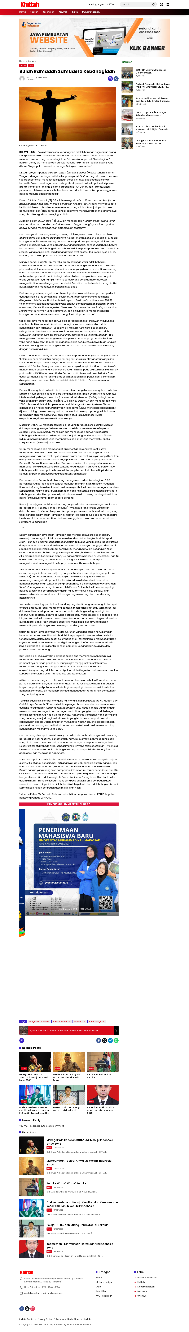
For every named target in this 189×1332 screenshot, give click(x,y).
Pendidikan (101, 1291)
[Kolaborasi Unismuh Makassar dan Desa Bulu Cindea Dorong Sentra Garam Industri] (127, 101)
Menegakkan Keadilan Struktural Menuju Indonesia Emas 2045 (34, 1077)
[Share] (116, 78)
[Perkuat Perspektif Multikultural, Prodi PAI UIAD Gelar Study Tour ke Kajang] (127, 87)
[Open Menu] (168, 4)
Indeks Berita (26, 1319)
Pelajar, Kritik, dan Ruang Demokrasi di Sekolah (66, 1109)
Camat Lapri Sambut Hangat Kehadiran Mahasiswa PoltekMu (151, 114)
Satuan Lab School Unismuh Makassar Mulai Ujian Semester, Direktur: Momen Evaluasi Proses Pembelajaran (153, 128)
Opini (31, 65)
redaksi (29, 78)
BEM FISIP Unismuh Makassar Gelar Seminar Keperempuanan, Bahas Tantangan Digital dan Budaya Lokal (152, 71)
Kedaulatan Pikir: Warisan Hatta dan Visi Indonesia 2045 (100, 1110)
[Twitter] (104, 1040)
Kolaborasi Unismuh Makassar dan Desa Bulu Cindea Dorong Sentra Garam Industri (152, 100)
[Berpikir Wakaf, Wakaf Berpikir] (103, 1062)
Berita (99, 1277)
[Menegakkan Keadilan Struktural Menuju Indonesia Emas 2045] (35, 1062)
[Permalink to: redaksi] (22, 78)
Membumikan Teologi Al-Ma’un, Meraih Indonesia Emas (66, 1077)
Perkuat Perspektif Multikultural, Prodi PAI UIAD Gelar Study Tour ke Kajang (153, 85)
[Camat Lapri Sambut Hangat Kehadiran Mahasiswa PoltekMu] (127, 115)
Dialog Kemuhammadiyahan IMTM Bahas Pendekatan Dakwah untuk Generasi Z (151, 142)
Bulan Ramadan (63, 1021)
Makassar (142, 1291)
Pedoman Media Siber (67, 1319)
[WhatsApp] (116, 1040)
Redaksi (88, 1319)
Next (113, 1010)
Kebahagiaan (98, 1021)
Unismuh (141, 1295)
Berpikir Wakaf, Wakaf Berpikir (99, 1076)
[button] (154, 4)
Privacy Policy (45, 1319)
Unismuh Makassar (147, 1277)
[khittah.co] (45, 4)
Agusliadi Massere (40, 1021)
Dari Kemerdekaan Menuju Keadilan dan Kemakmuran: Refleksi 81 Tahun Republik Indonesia (34, 1110)
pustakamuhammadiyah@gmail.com (43, 1293)
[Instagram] (32, 1308)
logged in (38, 1125)
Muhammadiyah (104, 1282)
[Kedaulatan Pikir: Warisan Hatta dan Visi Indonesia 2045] (103, 1095)
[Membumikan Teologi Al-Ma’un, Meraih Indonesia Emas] (69, 1062)
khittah (141, 1282)
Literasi (23, 65)
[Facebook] (98, 1040)
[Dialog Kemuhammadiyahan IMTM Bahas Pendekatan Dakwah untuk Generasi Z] (127, 143)
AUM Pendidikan (104, 1295)
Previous (106, 1010)
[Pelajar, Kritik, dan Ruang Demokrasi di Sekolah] (69, 1095)
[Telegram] (110, 1040)
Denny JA (80, 1021)
